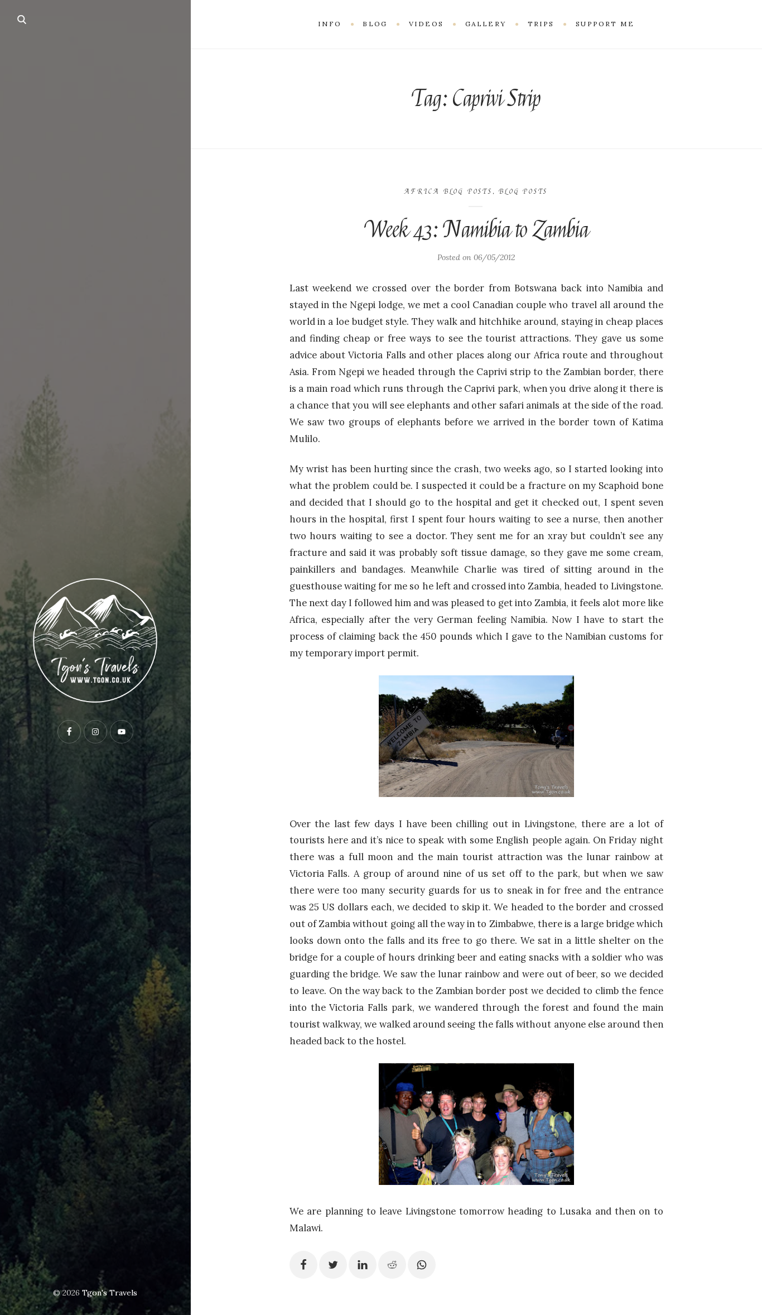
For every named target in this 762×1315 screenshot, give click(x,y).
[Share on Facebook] (303, 1265)
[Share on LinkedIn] (363, 1265)
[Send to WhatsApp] (422, 1265)
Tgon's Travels (109, 1293)
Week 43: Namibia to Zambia (476, 229)
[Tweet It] (333, 1265)
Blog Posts (523, 191)
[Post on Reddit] (392, 1265)
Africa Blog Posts (448, 191)
